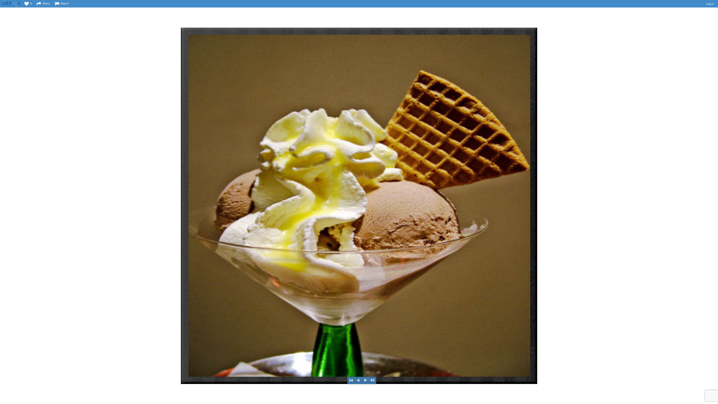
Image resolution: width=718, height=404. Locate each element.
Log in (710, 4)
